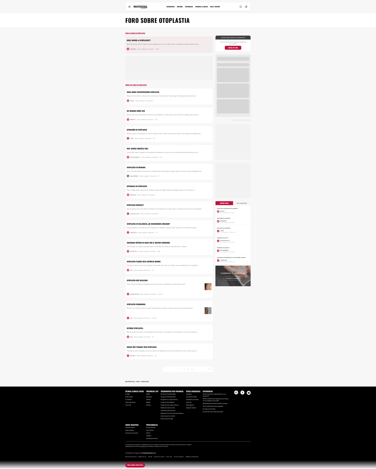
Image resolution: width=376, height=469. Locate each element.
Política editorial (179, 456)
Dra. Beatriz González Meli (137, 149)
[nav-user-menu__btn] (246, 7)
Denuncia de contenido (131, 433)
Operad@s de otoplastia (137, 186)
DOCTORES (180, 7)
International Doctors (152, 438)
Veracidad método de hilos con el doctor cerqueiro (148, 243)
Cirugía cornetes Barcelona (168, 397)
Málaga (148, 402)
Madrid (148, 394)
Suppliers (148, 435)
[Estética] (140, 7)
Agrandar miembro (191, 407)
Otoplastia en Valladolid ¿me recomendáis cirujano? (148, 224)
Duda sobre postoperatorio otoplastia (143, 92)
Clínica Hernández (130, 402)
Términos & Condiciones (191, 456)
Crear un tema (233, 48)
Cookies (150, 456)
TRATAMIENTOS (170, 7)
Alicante (148, 405)
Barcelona (149, 397)
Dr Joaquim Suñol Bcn (136, 111)
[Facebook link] (242, 393)
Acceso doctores (150, 427)
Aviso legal (169, 456)
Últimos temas (224, 203)
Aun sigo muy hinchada (209, 409)
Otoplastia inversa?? (135, 205)
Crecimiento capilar (191, 397)
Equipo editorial (129, 430)
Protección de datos (131, 456)
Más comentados (242, 203)
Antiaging (188, 394)
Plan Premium (150, 430)
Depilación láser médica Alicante (170, 405)
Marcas (148, 433)
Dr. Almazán (128, 399)
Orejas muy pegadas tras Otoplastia (142, 347)
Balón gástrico (190, 405)
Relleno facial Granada (167, 418)
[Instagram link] (236, 393)
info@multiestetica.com (149, 453)
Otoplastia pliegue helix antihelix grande (144, 261)
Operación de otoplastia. (137, 130)
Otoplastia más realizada (137, 280)
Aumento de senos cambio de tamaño (213, 411)
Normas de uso (142, 456)
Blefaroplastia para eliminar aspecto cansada (215, 403)
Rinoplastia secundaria (192, 399)
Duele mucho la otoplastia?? (139, 40)
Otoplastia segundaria (136, 304)
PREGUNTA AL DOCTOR (201, 7)
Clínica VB (128, 405)
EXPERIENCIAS (189, 7)
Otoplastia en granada (136, 167)
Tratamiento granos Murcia (168, 410)
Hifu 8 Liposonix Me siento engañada (213, 406)
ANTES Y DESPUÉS (215, 7)
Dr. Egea (127, 394)
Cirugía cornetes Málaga (167, 402)
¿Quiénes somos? (130, 427)
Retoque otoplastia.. (135, 328)
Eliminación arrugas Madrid (168, 394)
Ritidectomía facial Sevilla (168, 407)
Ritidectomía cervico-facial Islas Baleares (172, 413)
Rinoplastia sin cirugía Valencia (169, 399)
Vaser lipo (188, 402)
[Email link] (249, 393)
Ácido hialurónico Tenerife (168, 416)
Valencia (148, 399)
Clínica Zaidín (129, 397)
